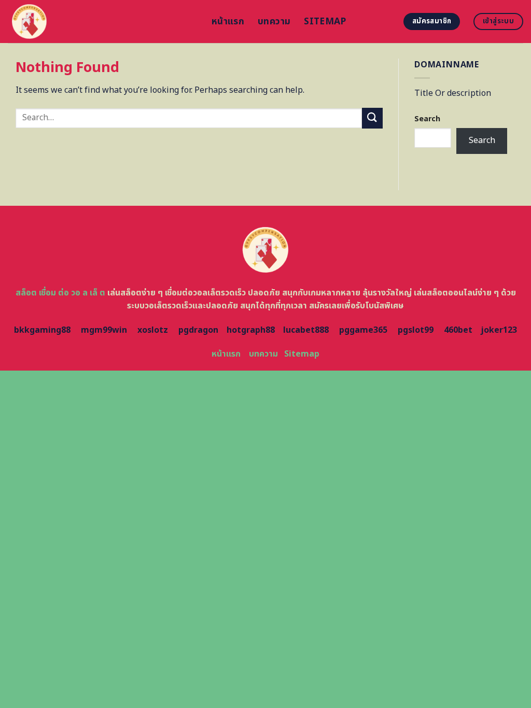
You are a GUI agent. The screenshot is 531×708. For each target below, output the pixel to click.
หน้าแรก (228, 22)
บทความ (274, 22)
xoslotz (152, 330)
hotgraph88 (251, 330)
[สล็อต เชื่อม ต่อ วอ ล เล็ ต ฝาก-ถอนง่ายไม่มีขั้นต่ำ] (102, 21)
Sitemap (325, 22)
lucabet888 (306, 330)
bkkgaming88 (42, 330)
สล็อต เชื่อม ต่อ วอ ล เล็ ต (60, 293)
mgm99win (104, 330)
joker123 (499, 330)
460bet (458, 330)
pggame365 (363, 330)
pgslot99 (416, 330)
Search (427, 119)
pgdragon (198, 330)
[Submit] (372, 118)
